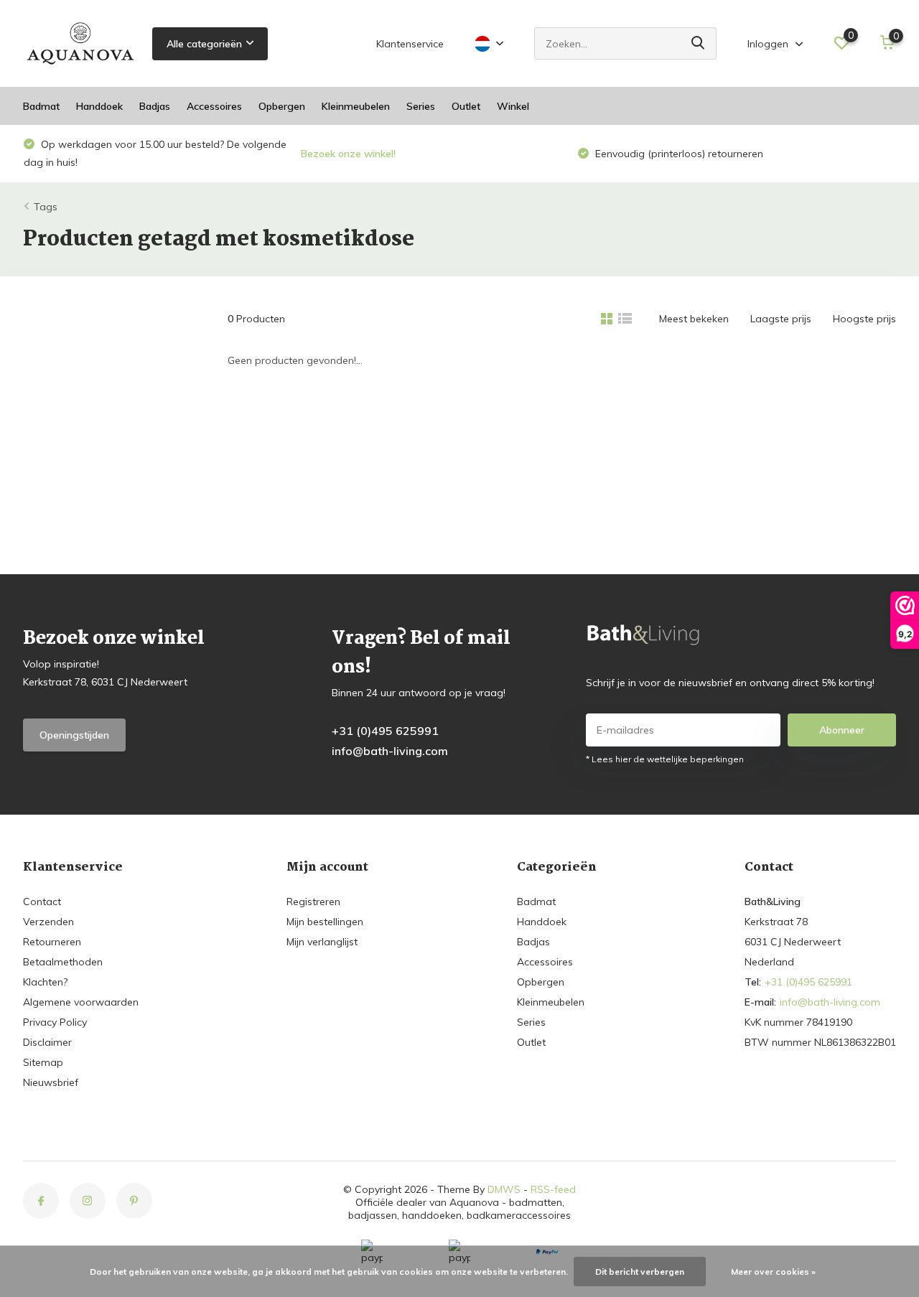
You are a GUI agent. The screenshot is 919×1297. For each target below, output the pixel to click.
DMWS (504, 1189)
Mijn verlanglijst (322, 941)
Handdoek (99, 106)
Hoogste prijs (864, 318)
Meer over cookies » (773, 1271)
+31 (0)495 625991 (385, 731)
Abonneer (841, 730)
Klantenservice (410, 43)
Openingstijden (74, 735)
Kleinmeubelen (356, 106)
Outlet (466, 106)
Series (420, 106)
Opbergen (281, 106)
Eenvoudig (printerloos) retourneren (401, 153)
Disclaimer (47, 1042)
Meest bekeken (694, 318)
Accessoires (214, 106)
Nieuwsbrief (50, 1082)
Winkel (513, 106)
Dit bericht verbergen (639, 1271)
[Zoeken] (699, 43)
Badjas (154, 106)
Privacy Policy (55, 1022)
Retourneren (52, 941)
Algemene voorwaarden (81, 1002)
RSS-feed (553, 1189)
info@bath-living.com (390, 751)
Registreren (313, 901)
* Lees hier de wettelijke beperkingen (665, 759)
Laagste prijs (780, 318)
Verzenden (48, 921)
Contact (42, 901)
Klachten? (45, 981)
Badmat (41, 106)
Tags (45, 206)
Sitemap (43, 1062)
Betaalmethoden (63, 961)
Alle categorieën (204, 43)
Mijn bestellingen (324, 921)
